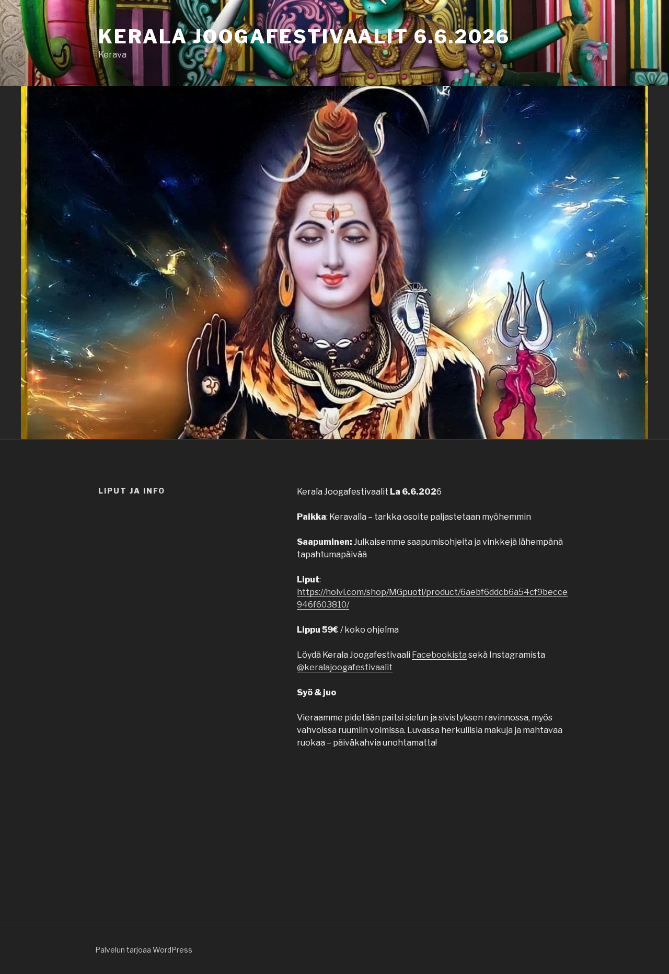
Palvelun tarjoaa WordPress (143, 949)
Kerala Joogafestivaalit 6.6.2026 (304, 36)
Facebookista (439, 655)
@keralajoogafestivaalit (345, 667)
